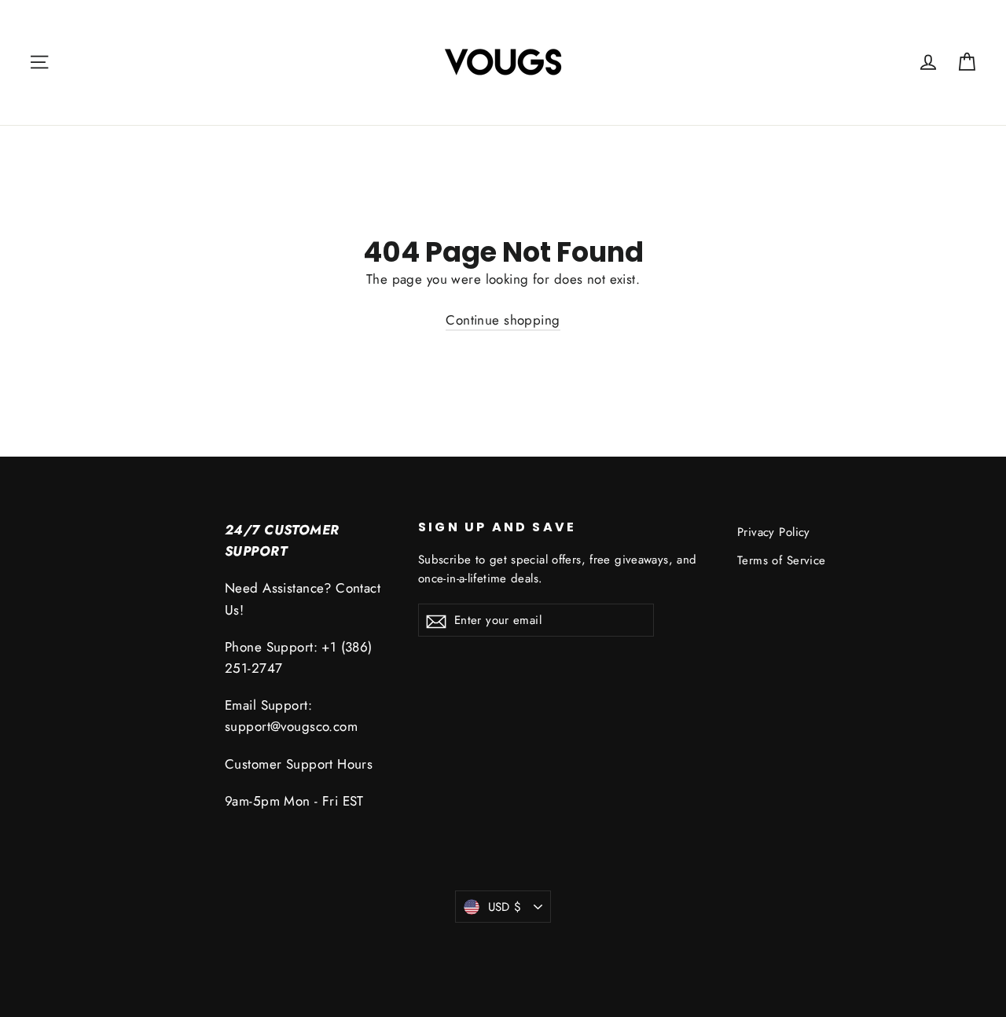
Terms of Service (781, 560)
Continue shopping (503, 319)
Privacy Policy (773, 532)
